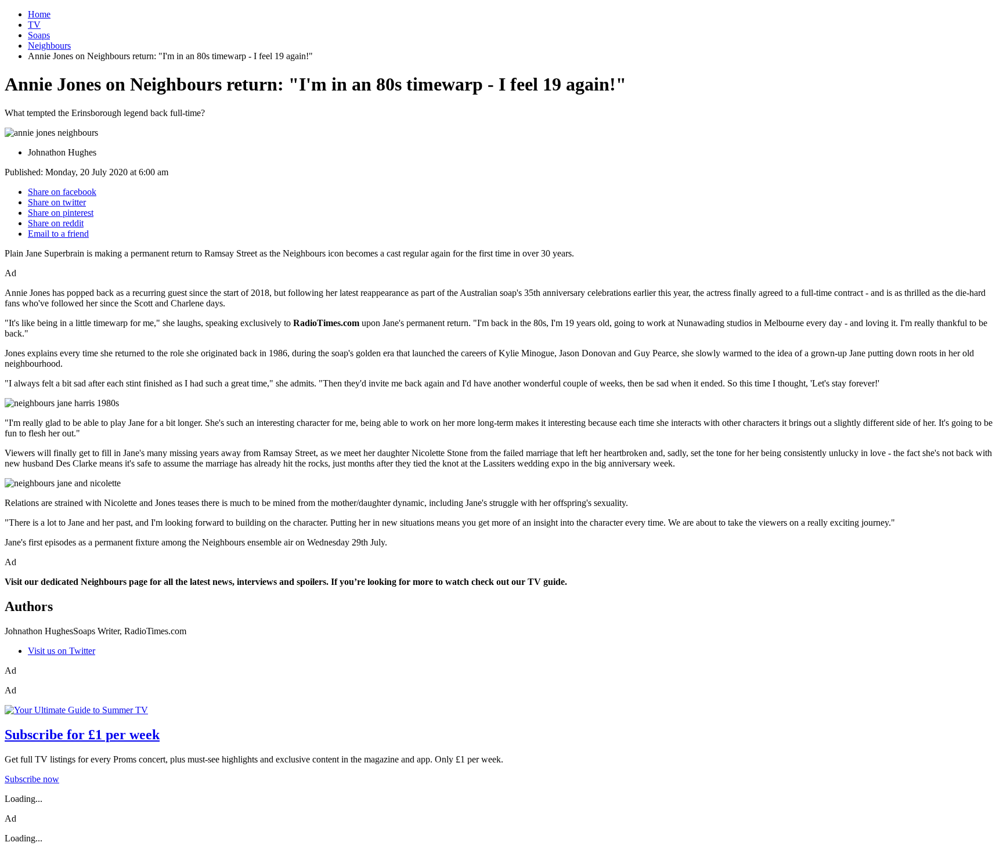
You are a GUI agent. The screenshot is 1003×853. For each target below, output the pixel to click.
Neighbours (49, 45)
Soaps (39, 35)
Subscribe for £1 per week (82, 734)
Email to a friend (58, 233)
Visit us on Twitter (61, 651)
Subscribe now (32, 779)
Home (39, 14)
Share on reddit (56, 223)
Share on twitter (57, 202)
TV (34, 25)
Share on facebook (62, 192)
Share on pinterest (60, 213)
